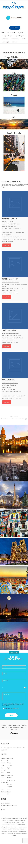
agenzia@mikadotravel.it (9, 805)
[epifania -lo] (14, 495)
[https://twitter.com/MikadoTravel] (4, 810)
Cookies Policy (13, 827)
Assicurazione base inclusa (10, 342)
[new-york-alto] (14, 467)
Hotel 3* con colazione (8, 340)
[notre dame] (14, 551)
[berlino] (14, 439)
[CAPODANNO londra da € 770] (15, 264)
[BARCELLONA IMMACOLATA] (14, 580)
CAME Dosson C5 (9, 792)
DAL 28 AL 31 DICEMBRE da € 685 (11, 335)
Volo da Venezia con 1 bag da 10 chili (12, 338)
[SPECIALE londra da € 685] (15, 316)
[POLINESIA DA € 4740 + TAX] (15, 204)
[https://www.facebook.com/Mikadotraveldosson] (1, 810)
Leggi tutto (6, 245)
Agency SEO (22, 833)
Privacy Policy (16, 708)
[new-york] (14, 636)
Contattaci (15, 27)
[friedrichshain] (14, 523)
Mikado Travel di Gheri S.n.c (17, 818)
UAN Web (14, 835)
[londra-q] (14, 608)
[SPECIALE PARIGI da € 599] (15, 365)
